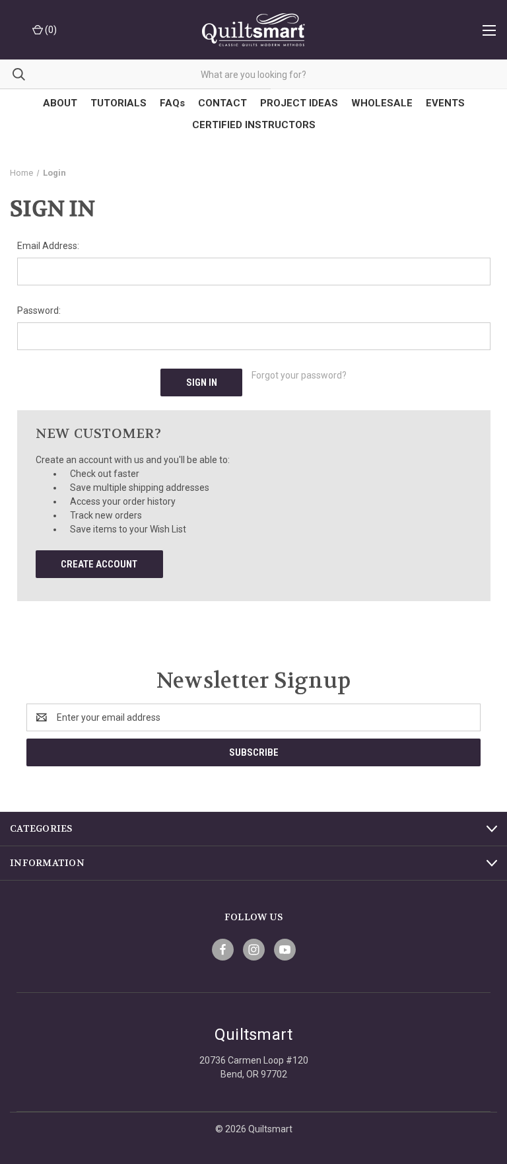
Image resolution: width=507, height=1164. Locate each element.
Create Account (99, 564)
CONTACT (222, 103)
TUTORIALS (118, 103)
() (50, 29)
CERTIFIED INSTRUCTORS (254, 125)
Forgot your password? (299, 375)
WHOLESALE (382, 103)
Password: (39, 310)
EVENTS (445, 103)
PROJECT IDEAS (299, 103)
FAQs (172, 103)
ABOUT (60, 103)
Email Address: (48, 245)
